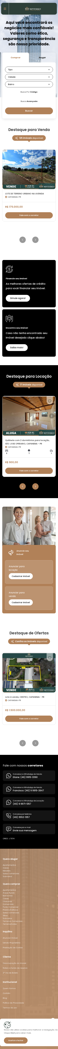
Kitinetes (6, 870)
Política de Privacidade (13, 1003)
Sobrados (7, 876)
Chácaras (7, 901)
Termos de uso (10, 1007)
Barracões (8, 895)
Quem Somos (9, 988)
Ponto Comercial (10, 907)
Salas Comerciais (11, 873)
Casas (6, 868)
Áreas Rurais (8, 893)
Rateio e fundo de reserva (15, 968)
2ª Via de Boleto (10, 972)
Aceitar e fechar (15, 1040)
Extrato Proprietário (11, 942)
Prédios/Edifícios (10, 910)
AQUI (12, 1033)
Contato (6, 993)
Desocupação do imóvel (14, 963)
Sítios (5, 915)
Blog (5, 998)
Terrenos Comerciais (12, 921)
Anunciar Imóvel (10, 938)
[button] (29, 70)
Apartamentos (9, 865)
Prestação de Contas (13, 947)
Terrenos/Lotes (10, 924)
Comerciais (8, 904)
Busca (29, 101)
